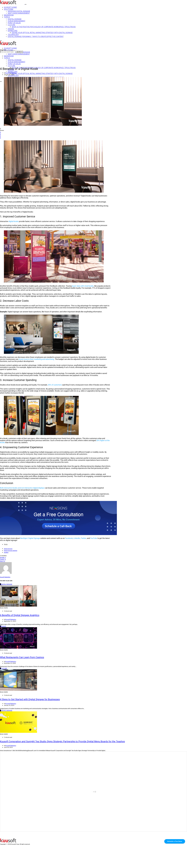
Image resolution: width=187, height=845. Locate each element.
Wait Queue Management (19, 13)
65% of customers (55, 385)
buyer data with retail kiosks (83, 286)
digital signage (8, 549)
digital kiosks (14, 221)
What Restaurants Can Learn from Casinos (22, 657)
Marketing (12, 31)
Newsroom (9, 15)
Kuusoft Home (10, 7)
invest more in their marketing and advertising (36, 359)
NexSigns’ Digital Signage (30, 538)
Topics (7, 17)
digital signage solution (10, 550)
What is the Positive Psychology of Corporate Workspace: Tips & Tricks (44, 27)
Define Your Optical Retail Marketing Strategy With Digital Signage (42, 33)
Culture (11, 25)
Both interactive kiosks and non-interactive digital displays (22, 488)
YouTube (93, 538)
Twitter (83, 538)
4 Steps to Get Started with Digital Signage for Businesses (30, 699)
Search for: (3, 50)
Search (19, 52)
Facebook (69, 538)
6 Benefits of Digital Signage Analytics (19, 615)
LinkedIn (76, 538)
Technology (13, 35)
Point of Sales (14, 23)
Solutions (8, 9)
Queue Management (16, 21)
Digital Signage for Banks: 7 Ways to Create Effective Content (36, 37)
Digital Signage (14, 19)
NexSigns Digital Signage (19, 11)
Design (11, 29)
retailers (6, 552)
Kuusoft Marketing (10, 73)
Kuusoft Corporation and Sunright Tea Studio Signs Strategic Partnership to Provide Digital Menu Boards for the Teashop (62, 741)
